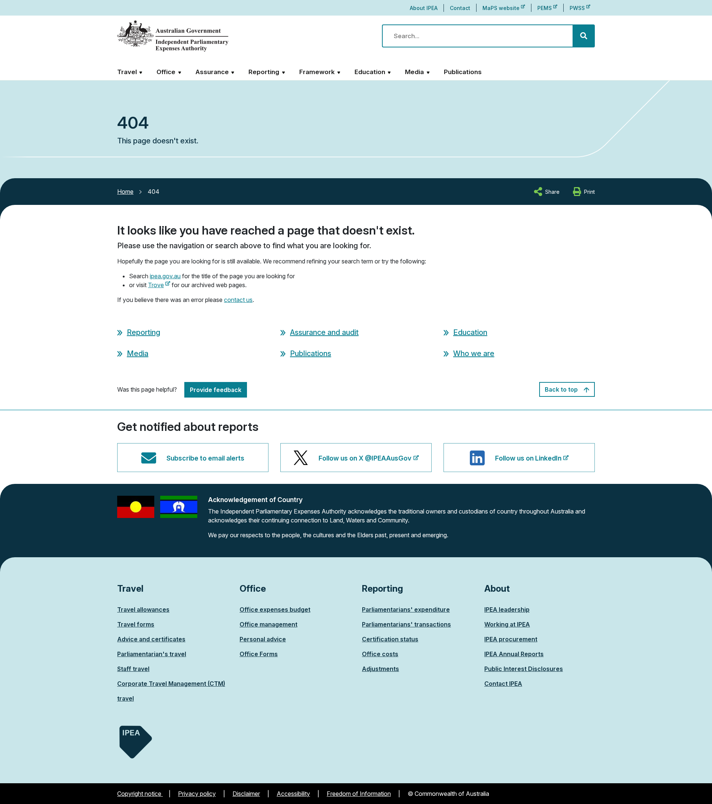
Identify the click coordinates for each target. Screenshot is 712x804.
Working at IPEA (507, 624)
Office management (268, 624)
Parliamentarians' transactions (406, 624)
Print (589, 192)
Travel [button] (127, 72)
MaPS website (503, 8)
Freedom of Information (359, 793)
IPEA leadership (507, 609)
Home (125, 191)
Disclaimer (246, 793)
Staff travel (133, 668)
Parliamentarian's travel (151, 654)
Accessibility (293, 793)
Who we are (473, 353)
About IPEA (424, 8)
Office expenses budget (275, 609)
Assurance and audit (324, 332)
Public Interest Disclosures (523, 668)
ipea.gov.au (165, 276)
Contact (460, 8)
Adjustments (380, 668)
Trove (159, 285)
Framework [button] (317, 72)
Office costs (380, 654)
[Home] (172, 36)
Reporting (143, 332)
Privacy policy (197, 793)
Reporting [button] (263, 72)
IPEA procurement (510, 639)
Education (470, 332)
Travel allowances (143, 609)
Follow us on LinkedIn (528, 463)
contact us (238, 299)
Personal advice (263, 639)
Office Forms (259, 654)
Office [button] (165, 72)
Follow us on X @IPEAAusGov (365, 463)
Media (137, 353)
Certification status (390, 639)
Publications (463, 72)
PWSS (580, 8)
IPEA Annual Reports (514, 654)
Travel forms (135, 624)
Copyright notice (140, 793)
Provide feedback (215, 389)
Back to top (562, 389)
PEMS (547, 8)
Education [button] (370, 72)
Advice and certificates (151, 639)
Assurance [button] (212, 72)
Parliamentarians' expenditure (406, 609)
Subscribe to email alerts (205, 458)
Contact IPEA (503, 683)
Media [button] (414, 72)
